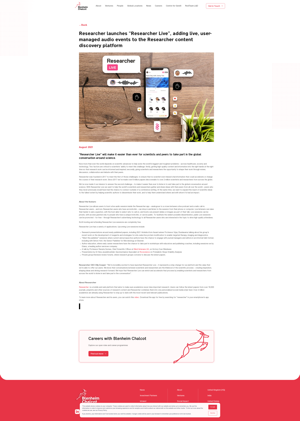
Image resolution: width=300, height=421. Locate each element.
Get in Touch (214, 6)
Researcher (84, 287)
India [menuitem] (209, 396)
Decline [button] (212, 413)
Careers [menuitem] (158, 6)
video (136, 297)
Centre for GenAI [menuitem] (173, 6)
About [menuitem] (98, 6)
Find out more (97, 354)
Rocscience (145, 252)
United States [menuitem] (213, 401)
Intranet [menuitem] (143, 401)
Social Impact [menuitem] (183, 401)
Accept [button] (212, 407)
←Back (83, 25)
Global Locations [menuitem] (134, 6)
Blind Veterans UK (141, 249)
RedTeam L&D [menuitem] (191, 6)
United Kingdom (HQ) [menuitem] (216, 390)
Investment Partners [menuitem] (148, 396)
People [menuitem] (120, 6)
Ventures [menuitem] (109, 6)
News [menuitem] (148, 6)
